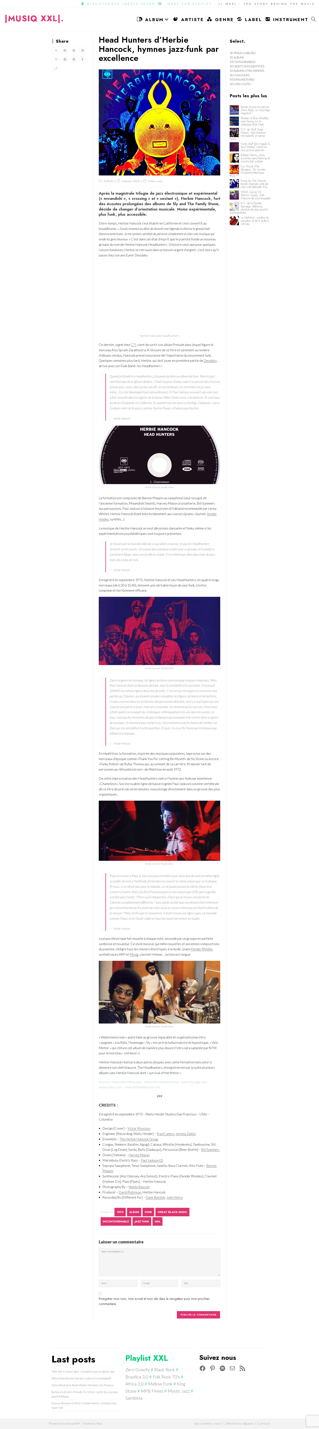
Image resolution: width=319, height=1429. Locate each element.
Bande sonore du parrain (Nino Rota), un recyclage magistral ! (255, 110)
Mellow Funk (160, 1383)
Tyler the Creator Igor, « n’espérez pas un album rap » (83, 1371)
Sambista (134, 1398)
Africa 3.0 (134, 1383)
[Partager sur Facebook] (65, 50)
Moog (134, 954)
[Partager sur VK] (65, 59)
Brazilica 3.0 (136, 1376)
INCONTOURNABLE (116, 1221)
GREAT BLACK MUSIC (172, 1212)
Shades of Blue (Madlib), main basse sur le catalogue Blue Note (255, 121)
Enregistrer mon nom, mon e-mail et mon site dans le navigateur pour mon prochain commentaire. (154, 1301)
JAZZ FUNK (142, 1221)
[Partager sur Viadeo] (56, 68)
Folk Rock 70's (166, 1376)
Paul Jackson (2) (152, 1160)
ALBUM (108, 181)
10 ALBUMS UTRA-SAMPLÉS (247, 70)
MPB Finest (152, 1391)
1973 (120, 1212)
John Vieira (175, 1197)
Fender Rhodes (202, 949)
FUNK (148, 1212)
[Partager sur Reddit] (74, 59)
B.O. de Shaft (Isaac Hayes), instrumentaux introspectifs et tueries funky (248, 134)
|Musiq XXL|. (34, 18)
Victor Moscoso (139, 1128)
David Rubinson (130, 1192)
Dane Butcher (155, 1197)
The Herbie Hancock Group (138, 1139)
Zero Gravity (137, 1369)
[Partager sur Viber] (56, 59)
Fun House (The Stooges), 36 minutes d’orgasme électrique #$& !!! (247, 171)
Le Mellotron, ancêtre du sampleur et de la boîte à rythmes (255, 220)
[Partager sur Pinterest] (74, 50)
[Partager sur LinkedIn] (82, 50)
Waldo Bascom (139, 1187)
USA (157, 1221)
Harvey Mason (139, 1155)
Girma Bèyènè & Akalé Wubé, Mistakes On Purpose (83, 1385)
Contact (263, 1423)
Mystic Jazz (179, 1391)
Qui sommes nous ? (209, 1423)
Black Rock (164, 1369)
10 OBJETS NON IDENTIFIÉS (247, 66)
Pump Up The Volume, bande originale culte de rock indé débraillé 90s (254, 184)
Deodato (210, 360)
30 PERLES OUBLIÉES (243, 53)
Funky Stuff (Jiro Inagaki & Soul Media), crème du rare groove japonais (255, 147)
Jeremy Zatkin (186, 1134)
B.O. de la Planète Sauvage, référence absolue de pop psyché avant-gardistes (249, 208)
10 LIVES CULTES (240, 84)
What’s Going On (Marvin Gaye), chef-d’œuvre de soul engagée (255, 195)
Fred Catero (165, 1134)
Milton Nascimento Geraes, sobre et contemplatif (81, 1378)
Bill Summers (210, 1149)
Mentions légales (240, 1423)
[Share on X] (56, 50)
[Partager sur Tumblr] (82, 59)
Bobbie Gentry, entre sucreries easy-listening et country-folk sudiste (255, 158)
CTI (133, 345)
